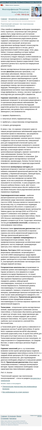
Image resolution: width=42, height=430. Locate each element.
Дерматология (10, 424)
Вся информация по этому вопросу (15, 392)
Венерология (16, 424)
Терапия (5, 420)
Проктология (19, 422)
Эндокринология (4, 423)
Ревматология (15, 423)
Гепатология (24, 422)
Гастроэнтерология (16, 420)
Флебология (8, 422)
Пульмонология (14, 422)
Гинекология (3, 424)
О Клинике (30, 2)
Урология (26, 423)
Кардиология (3, 422)
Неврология (10, 420)
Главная (3, 2)
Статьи (23, 2)
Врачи (18, 2)
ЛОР (7, 424)
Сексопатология (21, 423)
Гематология (9, 423)
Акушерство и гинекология (18, 19)
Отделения (11, 2)
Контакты (38, 2)
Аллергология (22, 420)
